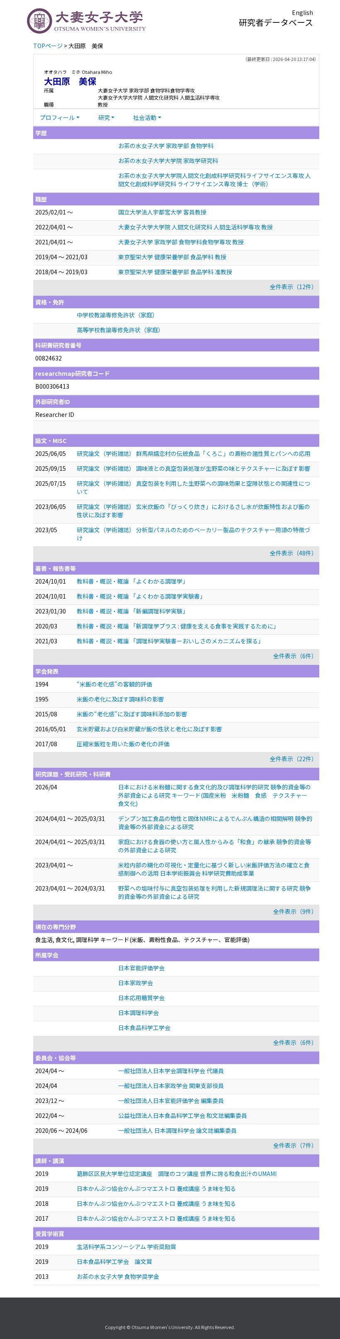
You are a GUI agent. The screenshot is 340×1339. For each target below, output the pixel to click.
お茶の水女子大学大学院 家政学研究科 (168, 160)
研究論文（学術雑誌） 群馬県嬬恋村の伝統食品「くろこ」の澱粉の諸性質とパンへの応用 (194, 453)
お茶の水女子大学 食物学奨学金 (118, 1276)
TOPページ (48, 45)
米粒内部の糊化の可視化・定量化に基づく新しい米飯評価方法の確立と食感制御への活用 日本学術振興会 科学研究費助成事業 (214, 869)
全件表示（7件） (295, 1145)
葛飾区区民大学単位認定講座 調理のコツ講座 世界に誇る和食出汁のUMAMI (177, 1173)
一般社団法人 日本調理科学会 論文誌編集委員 (177, 1130)
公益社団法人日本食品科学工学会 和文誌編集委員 (182, 1115)
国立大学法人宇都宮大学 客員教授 (162, 212)
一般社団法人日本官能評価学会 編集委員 (171, 1100)
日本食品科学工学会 (144, 1027)
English (302, 12)
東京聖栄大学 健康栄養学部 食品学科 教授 (172, 257)
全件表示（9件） (295, 911)
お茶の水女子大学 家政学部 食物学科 (166, 145)
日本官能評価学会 (141, 968)
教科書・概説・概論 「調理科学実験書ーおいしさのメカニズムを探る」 (170, 641)
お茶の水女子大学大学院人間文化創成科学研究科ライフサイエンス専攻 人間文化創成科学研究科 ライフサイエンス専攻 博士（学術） (214, 179)
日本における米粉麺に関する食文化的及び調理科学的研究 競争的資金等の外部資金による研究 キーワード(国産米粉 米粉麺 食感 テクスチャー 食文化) (215, 795)
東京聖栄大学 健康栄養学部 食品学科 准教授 (175, 272)
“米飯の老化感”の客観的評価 (114, 684)
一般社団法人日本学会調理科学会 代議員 (171, 1070)
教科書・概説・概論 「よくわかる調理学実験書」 (141, 596)
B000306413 (52, 386)
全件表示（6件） (295, 656)
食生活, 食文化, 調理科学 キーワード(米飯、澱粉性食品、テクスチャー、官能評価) (142, 939)
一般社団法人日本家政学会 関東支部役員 (171, 1085)
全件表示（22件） (293, 759)
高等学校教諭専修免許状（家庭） (120, 330)
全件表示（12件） (293, 286)
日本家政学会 (135, 983)
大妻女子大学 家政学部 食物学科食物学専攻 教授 (181, 242)
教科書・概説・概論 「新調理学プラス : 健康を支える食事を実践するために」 (178, 626)
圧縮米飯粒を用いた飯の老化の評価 (123, 744)
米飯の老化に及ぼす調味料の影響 (120, 699)
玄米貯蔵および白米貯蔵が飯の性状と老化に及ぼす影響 (149, 729)
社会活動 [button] (144, 117)
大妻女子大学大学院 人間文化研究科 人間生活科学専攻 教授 (195, 227)
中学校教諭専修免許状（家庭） (117, 315)
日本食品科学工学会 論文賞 (114, 1261)
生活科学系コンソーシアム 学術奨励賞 (126, 1246)
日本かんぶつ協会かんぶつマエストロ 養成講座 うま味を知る (156, 1188)
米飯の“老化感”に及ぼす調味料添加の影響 (132, 714)
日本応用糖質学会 (141, 997)
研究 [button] (104, 117)
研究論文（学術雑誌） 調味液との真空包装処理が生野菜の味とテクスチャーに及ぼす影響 (193, 468)
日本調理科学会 (138, 1012)
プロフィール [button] (57, 117)
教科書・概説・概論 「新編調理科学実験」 (132, 611)
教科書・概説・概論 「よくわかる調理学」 (132, 581)
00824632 (48, 358)
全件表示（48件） (293, 553)
